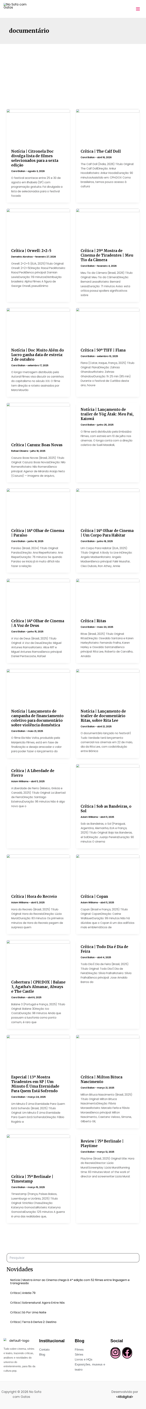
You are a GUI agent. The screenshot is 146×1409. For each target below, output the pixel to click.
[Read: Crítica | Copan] (107, 872)
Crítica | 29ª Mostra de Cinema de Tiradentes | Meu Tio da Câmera (107, 255)
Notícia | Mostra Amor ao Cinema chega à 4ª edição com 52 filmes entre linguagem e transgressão (70, 1281)
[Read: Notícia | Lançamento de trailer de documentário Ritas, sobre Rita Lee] (107, 686)
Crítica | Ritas (93, 621)
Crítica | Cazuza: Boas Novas (36, 445)
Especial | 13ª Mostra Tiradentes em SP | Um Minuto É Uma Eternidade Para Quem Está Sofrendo (35, 1084)
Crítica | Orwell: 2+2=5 (31, 250)
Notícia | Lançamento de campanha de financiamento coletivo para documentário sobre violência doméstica (37, 718)
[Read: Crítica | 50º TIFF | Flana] (107, 325)
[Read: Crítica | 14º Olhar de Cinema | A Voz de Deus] (38, 596)
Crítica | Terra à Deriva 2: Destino (33, 1322)
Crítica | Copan (94, 896)
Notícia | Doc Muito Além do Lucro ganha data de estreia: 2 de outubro (37, 355)
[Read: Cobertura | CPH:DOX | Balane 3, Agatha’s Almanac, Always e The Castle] (38, 958)
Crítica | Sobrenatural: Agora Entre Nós (37, 1302)
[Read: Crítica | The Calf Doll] (107, 126)
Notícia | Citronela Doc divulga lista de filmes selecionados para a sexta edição (34, 158)
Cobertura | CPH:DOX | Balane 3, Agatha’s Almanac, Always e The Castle (38, 987)
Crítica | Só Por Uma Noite (28, 1312)
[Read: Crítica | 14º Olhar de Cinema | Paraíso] (38, 506)
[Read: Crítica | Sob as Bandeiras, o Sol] (107, 782)
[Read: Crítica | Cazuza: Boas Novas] (38, 420)
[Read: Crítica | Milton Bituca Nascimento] (107, 1052)
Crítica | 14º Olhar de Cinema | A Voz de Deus (37, 623)
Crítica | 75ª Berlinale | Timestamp (32, 1178)
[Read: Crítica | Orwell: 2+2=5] (38, 226)
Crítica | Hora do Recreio (34, 896)
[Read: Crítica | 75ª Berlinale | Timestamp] (38, 1152)
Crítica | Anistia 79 (22, 1293)
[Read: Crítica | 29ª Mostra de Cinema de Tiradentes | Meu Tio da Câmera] (107, 226)
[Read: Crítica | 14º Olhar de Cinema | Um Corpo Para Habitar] (107, 506)
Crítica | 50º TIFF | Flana (103, 350)
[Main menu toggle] (138, 8)
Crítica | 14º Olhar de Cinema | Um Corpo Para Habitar (107, 532)
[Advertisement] (73, 70)
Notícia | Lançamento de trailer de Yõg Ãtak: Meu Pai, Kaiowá (107, 414)
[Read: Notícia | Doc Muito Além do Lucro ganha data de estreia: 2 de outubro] (38, 325)
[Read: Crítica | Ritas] (107, 596)
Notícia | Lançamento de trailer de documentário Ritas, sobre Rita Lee (103, 716)
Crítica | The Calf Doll (101, 151)
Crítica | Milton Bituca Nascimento (101, 1079)
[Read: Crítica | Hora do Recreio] (38, 872)
